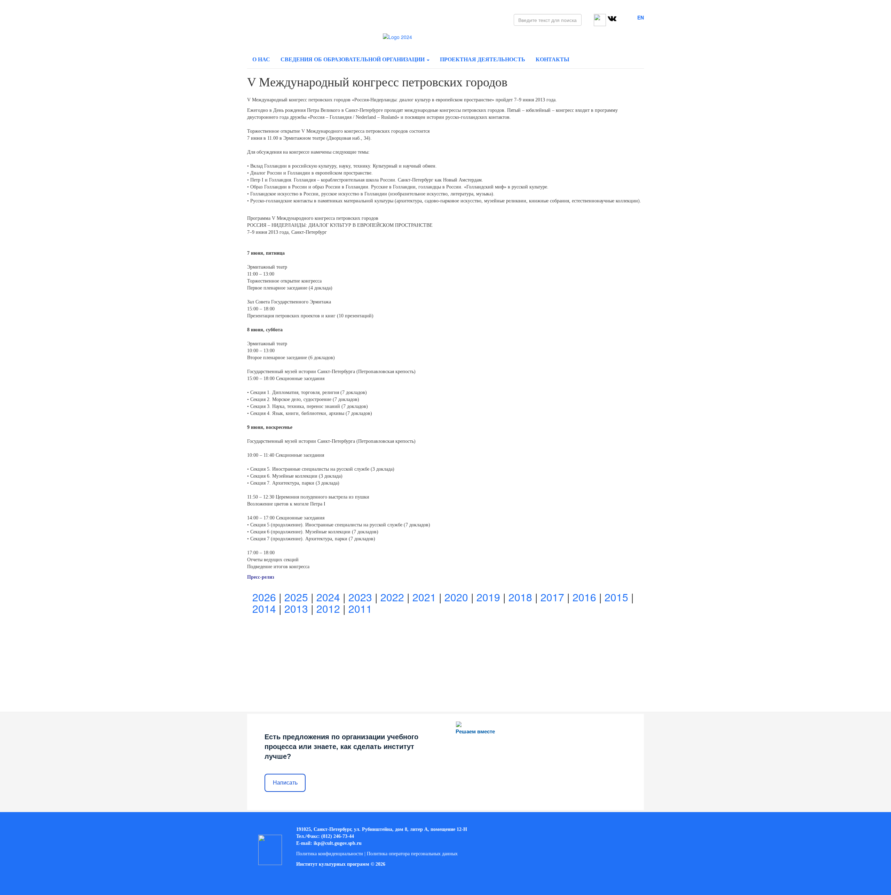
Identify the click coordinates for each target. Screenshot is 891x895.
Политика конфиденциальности (329, 853)
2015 (616, 596)
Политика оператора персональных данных (412, 853)
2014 (264, 608)
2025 (296, 596)
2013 (296, 608)
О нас (261, 59)
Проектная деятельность (482, 59)
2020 (456, 596)
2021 (424, 596)
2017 (552, 596)
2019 (488, 596)
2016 (584, 596)
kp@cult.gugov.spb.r (337, 843)
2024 (328, 596)
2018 (520, 596)
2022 (392, 596)
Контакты (552, 59)
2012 (328, 608)
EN (640, 17)
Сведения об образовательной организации (353, 59)
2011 (360, 608)
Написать (285, 783)
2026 (264, 596)
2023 (360, 596)
